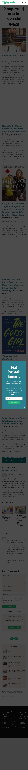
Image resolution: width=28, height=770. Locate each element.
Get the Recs (14, 402)
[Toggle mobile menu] (25, 2)
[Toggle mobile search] (22, 2)
